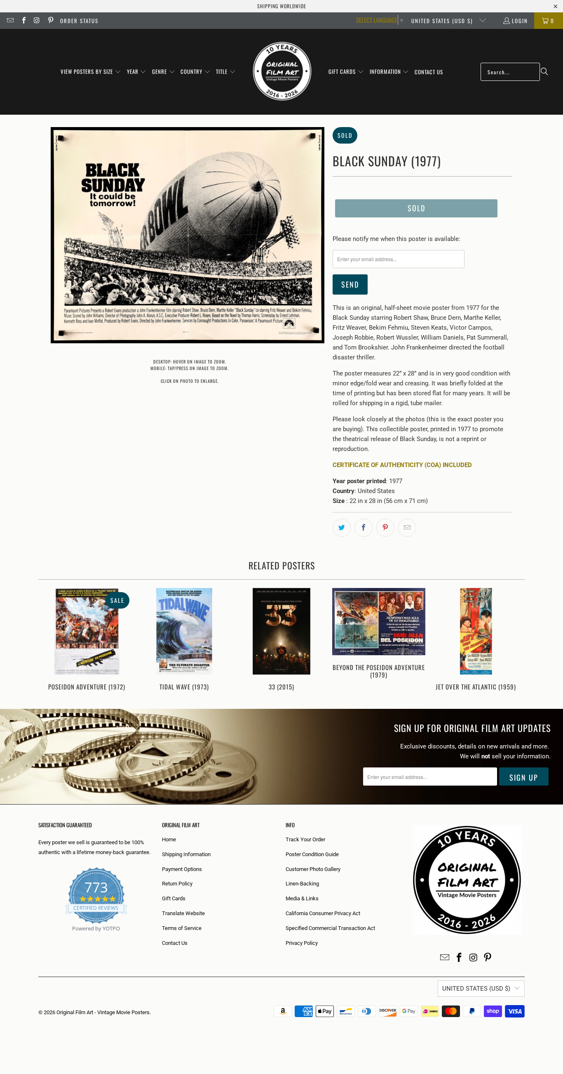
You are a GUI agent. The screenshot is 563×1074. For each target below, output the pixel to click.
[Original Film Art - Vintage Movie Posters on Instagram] (36, 21)
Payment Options (182, 869)
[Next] (513, 640)
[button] (91, 71)
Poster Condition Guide (312, 854)
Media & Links (302, 898)
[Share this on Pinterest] (385, 528)
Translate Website (183, 913)
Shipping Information (186, 854)
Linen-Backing (302, 883)
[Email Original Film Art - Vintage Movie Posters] (10, 21)
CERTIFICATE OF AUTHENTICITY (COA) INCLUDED (402, 465)
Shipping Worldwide (281, 5)
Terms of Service (182, 928)
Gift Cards (173, 898)
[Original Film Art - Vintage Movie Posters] (282, 72)
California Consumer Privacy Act (323, 913)
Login (520, 21)
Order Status (79, 21)
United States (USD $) (443, 21)
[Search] (544, 72)
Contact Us (175, 943)
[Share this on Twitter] (342, 528)
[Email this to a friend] (407, 528)
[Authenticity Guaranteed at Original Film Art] (39, 938)
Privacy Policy (302, 943)
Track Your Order (305, 839)
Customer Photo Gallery (313, 869)
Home (169, 839)
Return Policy (177, 883)
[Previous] (50, 640)
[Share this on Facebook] (363, 528)
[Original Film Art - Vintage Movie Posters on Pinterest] (50, 21)
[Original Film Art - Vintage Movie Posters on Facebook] (23, 21)
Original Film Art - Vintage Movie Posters (103, 1012)
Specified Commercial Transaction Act (330, 928)
